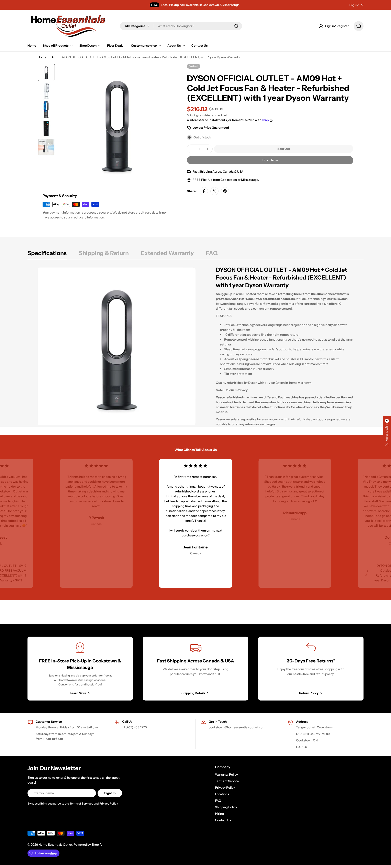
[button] (387, 432)
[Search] (236, 26)
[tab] (47, 254)
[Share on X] (214, 191)
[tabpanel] (195, 346)
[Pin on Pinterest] (225, 191)
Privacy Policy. (109, 803)
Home (42, 57)
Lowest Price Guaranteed (211, 127)
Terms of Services (81, 803)
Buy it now (270, 160)
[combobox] (181, 26)
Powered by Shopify (88, 844)
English (354, 5)
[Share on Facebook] (204, 191)
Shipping (192, 115)
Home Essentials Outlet (55, 844)
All (53, 57)
